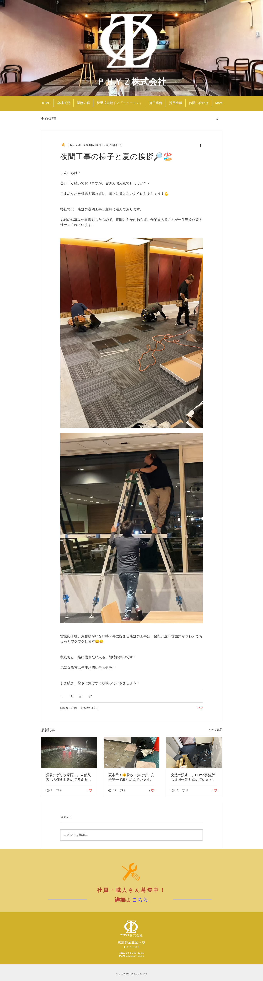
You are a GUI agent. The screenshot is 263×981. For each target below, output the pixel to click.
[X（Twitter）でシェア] (71, 696)
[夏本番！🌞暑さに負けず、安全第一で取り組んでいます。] (131, 752)
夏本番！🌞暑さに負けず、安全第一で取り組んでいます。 (131, 777)
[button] (217, 118)
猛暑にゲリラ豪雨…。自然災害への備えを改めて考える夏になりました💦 (68, 777)
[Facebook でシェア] (62, 696)
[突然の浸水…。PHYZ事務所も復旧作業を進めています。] (194, 752)
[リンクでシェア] (90, 696)
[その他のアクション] (200, 145)
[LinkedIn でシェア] (81, 696)
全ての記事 (48, 118)
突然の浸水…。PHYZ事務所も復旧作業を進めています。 (193, 777)
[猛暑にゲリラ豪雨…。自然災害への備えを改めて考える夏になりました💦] (69, 752)
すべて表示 (215, 729)
